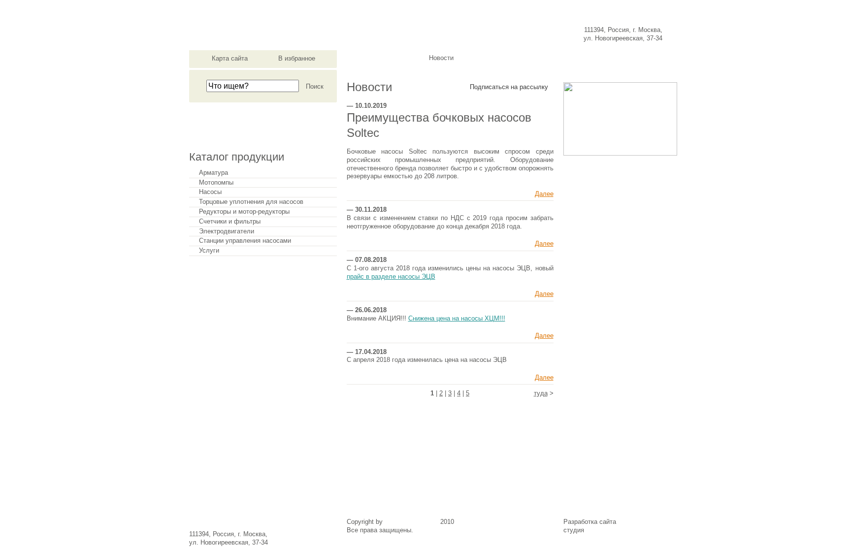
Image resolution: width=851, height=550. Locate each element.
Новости (441, 58)
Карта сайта (230, 58)
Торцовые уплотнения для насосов (251, 201)
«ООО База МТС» (411, 521)
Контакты (632, 58)
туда (541, 393)
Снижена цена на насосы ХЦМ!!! (456, 318)
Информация (568, 58)
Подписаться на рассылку (509, 87)
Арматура (213, 172)
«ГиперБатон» (606, 530)
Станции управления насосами (245, 240)
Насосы (210, 192)
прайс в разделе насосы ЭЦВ (391, 276)
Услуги (209, 250)
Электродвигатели (226, 231)
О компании (377, 58)
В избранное (296, 58)
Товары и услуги (504, 58)
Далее (544, 193)
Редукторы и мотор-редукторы (244, 211)
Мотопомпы (216, 182)
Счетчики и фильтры (230, 221)
